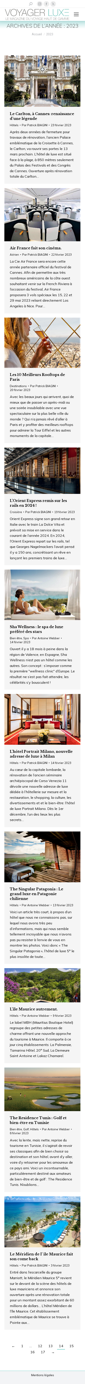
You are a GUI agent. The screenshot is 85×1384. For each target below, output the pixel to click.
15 (71, 1346)
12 (40, 1346)
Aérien (14, 254)
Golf (26, 1129)
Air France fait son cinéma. (35, 248)
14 (61, 1346)
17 (43, 1352)
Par (35, 125)
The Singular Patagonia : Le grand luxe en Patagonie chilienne (36, 894)
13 (50, 1346)
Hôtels (14, 125)
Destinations (18, 386)
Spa (26, 638)
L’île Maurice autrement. (34, 1009)
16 (32, 1352)
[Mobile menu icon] (76, 14)
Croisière (16, 512)
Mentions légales (42, 1375)
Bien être (16, 638)
